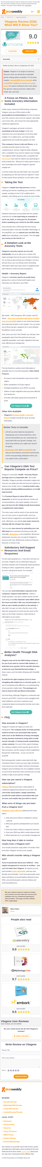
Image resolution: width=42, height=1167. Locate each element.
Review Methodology (11, 1142)
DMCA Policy (8, 1135)
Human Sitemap (9, 1138)
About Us (7, 1128)
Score (4, 1070)
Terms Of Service (10, 1131)
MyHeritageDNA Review (12, 1105)
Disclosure (7, 1121)
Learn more (28, 5)
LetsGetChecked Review (12, 1112)
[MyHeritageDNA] (21, 964)
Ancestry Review (10, 1102)
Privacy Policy (8, 1124)
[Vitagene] (13, 39)
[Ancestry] (21, 934)
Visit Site (29, 51)
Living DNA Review (10, 1109)
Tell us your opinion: (8, 1058)
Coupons (12, 51)
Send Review (21, 1076)
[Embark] (21, 995)
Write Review (22, 1036)
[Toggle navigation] (38, 12)
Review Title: (6, 1050)
